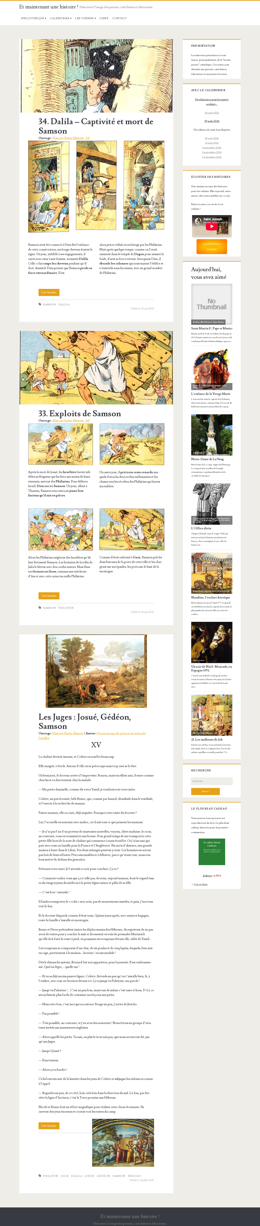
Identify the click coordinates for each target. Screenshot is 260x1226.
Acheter (207, 875)
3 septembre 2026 (212, 157)
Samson (49, 304)
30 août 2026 (212, 138)
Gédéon (103, 1176)
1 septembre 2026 (211, 147)
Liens (104, 18)
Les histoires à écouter (212, 246)
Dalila (64, 304)
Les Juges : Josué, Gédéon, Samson (96, 671)
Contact (119, 18)
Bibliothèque (32, 18)
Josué (89, 1176)
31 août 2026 (212, 143)
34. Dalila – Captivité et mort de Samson (96, 76)
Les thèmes (84, 18)
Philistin (66, 608)
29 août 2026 (211, 121)
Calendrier (60, 18)
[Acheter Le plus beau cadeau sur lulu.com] (211, 852)
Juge (65, 1176)
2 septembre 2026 (212, 152)
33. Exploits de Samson (96, 367)
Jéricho (134, 1176)
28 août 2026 (212, 112)
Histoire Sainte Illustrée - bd (71, 138)
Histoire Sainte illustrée (68, 733)
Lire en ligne (200, 884)
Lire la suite (50, 293)
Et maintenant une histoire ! (49, 7)
